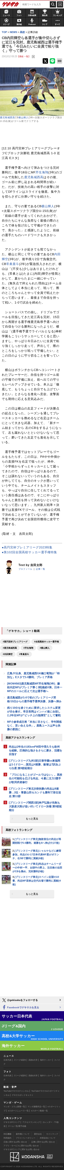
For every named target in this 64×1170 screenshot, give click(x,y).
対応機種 (7, 1134)
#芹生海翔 (28, 648)
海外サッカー (46, 1060)
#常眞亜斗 (24, 654)
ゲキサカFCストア (12, 1122)
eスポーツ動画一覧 (39, 1111)
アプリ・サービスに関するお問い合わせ (21, 1146)
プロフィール (25, 569)
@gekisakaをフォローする (22, 1000)
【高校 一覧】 (23, 56)
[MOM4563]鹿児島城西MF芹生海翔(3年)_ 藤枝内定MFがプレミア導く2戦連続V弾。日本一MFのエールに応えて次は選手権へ (34, 687)
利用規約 (7, 1138)
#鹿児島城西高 (10, 648)
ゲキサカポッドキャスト (22, 1095)
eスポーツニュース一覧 (18, 1111)
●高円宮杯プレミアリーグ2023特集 (27, 547)
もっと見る (32, 818)
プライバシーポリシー (25, 1138)
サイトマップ (52, 1134)
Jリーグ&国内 (20, 1060)
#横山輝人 (45, 648)
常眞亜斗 (12, 264)
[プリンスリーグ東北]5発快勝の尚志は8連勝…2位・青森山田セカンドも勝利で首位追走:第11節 (35, 792)
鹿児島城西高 (7, 117)
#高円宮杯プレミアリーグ (15, 641)
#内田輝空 (8, 654)
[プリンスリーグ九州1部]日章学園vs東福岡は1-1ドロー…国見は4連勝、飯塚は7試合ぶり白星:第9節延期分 (35, 764)
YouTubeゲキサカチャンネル (16, 1091)
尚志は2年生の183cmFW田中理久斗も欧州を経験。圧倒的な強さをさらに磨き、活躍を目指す (35, 750)
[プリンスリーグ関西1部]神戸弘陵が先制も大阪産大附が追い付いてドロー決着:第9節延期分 (35, 806)
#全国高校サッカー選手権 (46, 641)
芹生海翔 (42, 172)
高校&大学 (33, 1060)
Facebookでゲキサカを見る (22, 1007)
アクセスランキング (31, 1122)
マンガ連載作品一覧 (36, 1106)
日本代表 (7, 1060)
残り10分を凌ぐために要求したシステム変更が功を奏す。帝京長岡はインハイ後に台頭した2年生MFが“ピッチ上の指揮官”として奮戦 (34, 711)
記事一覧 (40, 569)
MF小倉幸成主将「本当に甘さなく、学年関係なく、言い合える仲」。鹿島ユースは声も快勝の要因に (34, 725)
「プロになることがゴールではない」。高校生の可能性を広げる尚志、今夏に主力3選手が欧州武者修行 (35, 778)
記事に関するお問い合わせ (43, 1142)
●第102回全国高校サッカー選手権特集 (29, 552)
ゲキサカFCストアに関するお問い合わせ (21, 1149)
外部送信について (47, 1138)
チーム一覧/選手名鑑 (17, 1126)
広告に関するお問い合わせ (15, 1142)
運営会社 (38, 1134)
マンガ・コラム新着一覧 (14, 1106)
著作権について (23, 1134)
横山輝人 (23, 117)
